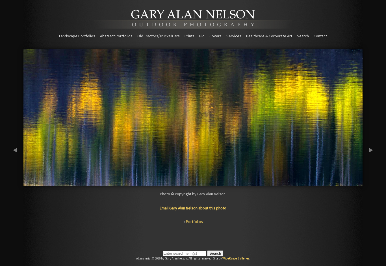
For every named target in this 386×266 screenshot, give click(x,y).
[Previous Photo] (17, 183)
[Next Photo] (368, 183)
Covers (215, 35)
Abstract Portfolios (116, 35)
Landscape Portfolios (77, 35)
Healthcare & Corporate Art (269, 35)
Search (303, 35)
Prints (189, 35)
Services (233, 35)
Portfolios (194, 221)
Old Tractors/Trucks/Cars (158, 35)
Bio (202, 35)
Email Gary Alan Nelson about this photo (193, 208)
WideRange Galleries (235, 258)
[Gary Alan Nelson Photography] (193, 26)
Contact (320, 35)
